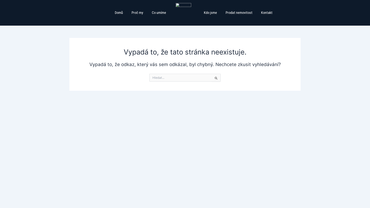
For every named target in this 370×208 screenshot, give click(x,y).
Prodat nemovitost (239, 13)
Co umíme (159, 13)
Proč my (137, 13)
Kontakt (266, 13)
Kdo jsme (210, 13)
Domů (119, 13)
